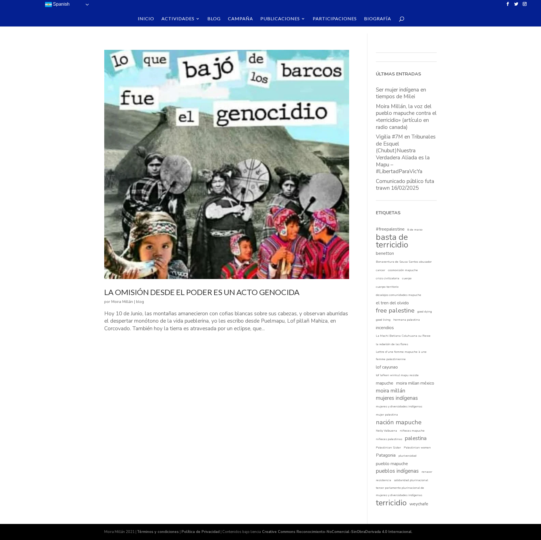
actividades (177, 19)
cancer (380, 270)
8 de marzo (414, 229)
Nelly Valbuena (386, 431)
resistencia (383, 480)
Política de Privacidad (201, 531)
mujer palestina (387, 414)
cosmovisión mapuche (403, 270)
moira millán (390, 390)
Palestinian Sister (388, 447)
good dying (424, 311)
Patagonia (386, 455)
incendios (385, 328)
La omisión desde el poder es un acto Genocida (202, 292)
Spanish (61, 4)
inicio (146, 19)
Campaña (240, 19)
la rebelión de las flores (392, 344)
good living (383, 320)
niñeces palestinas (389, 439)
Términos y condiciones (158, 531)
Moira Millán (122, 301)
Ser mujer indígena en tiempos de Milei (401, 93)
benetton (385, 253)
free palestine (395, 310)
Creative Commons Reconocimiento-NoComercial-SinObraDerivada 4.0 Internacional (336, 531)
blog (214, 19)
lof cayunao (387, 367)
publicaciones (280, 19)
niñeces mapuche (412, 431)
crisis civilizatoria (387, 278)
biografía (377, 19)
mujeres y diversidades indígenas (399, 406)
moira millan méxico (415, 383)
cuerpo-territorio (387, 287)
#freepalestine (390, 229)
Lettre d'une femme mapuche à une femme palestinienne (401, 356)
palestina (416, 438)
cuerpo (406, 278)
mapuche (384, 383)
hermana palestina (406, 320)
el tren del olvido (392, 303)
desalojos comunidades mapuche (398, 295)
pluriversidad (407, 456)
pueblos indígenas (397, 471)
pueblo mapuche (392, 464)
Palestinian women (417, 447)
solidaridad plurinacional (411, 480)
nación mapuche (399, 422)
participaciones (335, 19)
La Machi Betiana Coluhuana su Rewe (403, 336)
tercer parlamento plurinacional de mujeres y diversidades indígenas (400, 491)
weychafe (418, 504)
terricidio (391, 503)
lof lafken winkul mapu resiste (397, 375)
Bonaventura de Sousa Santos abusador (404, 262)
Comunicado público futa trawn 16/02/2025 (405, 185)
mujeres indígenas (397, 398)
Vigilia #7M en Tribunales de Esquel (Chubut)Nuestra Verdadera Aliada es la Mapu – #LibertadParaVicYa (406, 154)
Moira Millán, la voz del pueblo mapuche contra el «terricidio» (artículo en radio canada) (406, 117)
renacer (427, 472)
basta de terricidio (392, 240)
